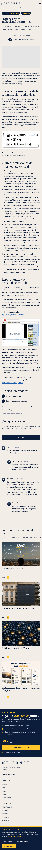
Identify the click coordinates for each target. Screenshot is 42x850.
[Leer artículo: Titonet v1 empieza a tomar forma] (21, 594)
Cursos (4, 794)
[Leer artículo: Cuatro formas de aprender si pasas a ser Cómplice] (21, 673)
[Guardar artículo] (10, 39)
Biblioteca (5, 787)
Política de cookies (14, 836)
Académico (12, 8)
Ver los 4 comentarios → (10, 520)
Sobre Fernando (7, 807)
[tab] (5, 538)
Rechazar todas (22, 841)
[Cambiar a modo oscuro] (35, 3)
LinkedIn (4, 410)
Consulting (5, 817)
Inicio (3, 8)
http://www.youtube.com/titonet (13, 315)
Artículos (21, 8)
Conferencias (6, 798)
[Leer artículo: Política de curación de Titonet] (21, 633)
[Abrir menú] (40, 3)
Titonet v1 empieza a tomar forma (18, 608)
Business (5, 814)
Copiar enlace (14, 410)
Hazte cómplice (19, 748)
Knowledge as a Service (13, 568)
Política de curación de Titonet (16, 648)
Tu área (21, 437)
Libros (4, 791)
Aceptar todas (9, 846)
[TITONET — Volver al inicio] (10, 3)
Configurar (8, 841)
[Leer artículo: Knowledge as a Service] (21, 554)
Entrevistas (5, 820)
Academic (5, 810)
